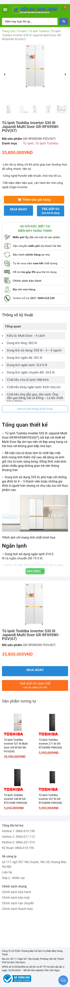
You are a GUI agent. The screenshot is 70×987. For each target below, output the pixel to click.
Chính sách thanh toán (17, 909)
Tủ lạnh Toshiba (39, 31)
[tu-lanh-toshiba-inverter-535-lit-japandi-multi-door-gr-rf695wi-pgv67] (35, 66)
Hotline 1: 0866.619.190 (18, 831)
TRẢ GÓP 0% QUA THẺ (35, 685)
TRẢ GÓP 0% (51, 210)
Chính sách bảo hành (16, 892)
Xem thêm (33, 571)
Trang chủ (8, 31)
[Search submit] (64, 21)
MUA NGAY (18, 209)
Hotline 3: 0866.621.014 (18, 842)
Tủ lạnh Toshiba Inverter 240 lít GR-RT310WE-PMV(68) (15, 799)
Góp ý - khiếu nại (13, 878)
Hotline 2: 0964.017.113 (18, 837)
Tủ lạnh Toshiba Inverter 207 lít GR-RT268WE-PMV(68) (50, 799)
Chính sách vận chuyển (18, 903)
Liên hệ (7, 872)
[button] (5, 9)
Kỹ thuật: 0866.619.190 (18, 848)
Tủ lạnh (21, 31)
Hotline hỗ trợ (34, 298)
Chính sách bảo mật (16, 897)
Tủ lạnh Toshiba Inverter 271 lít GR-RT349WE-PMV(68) (50, 743)
